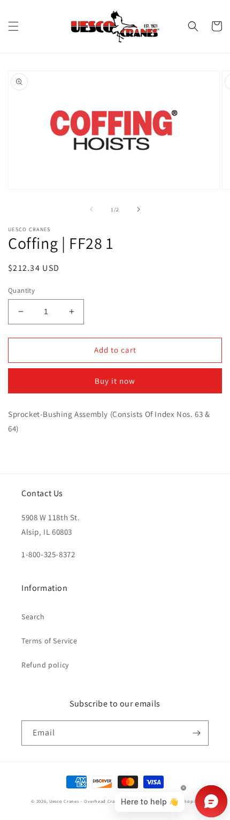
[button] (13, 26)
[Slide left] (91, 209)
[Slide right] (138, 209)
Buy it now (115, 381)
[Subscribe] (196, 733)
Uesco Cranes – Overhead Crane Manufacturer (100, 801)
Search (33, 616)
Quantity (21, 290)
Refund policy (45, 665)
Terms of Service (49, 641)
